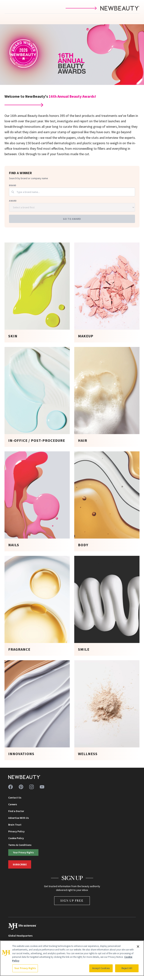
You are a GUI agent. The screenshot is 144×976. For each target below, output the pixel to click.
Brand (12, 185)
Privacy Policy (16, 831)
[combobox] (72, 192)
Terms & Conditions (20, 845)
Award (13, 200)
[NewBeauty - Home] (24, 777)
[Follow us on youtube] (42, 787)
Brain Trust (14, 824)
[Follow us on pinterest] (21, 787)
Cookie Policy (16, 838)
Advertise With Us (18, 818)
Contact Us (14, 797)
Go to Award (72, 219)
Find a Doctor (16, 811)
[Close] (138, 946)
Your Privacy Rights (23, 852)
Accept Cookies (101, 968)
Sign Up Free (72, 900)
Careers (12, 804)
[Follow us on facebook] (10, 787)
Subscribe (20, 864)
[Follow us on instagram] (31, 787)
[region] (72, 958)
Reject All (127, 968)
